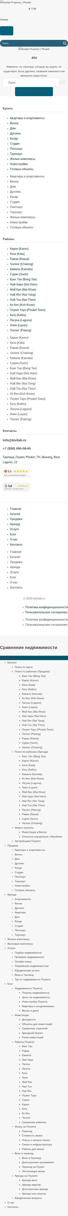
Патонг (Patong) (20, 330)
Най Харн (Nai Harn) (23, 284)
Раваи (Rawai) (19, 258)
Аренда (15, 524)
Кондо (14, 138)
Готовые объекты (21, 169)
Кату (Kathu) (18, 315)
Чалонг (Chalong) (21, 264)
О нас (14, 539)
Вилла (14, 123)
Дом (13, 128)
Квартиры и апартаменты (27, 118)
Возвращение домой (34, 91)
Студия (15, 143)
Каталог (15, 513)
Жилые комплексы (22, 158)
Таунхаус (16, 153)
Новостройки (19, 164)
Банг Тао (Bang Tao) (23, 279)
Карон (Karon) (19, 248)
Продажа (16, 519)
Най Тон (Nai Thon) (23, 299)
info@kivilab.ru (14, 440)
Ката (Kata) (17, 253)
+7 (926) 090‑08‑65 (17, 448)
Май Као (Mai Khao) (23, 289)
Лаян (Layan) (18, 325)
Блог (13, 534)
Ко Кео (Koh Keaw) (22, 304)
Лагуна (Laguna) (21, 320)
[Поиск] (62, 83)
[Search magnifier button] (64, 43)
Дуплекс (15, 133)
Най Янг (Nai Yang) (23, 294)
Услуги (14, 529)
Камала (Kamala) (21, 269)
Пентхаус (16, 148)
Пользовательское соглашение (46, 612)
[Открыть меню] (6, 31)
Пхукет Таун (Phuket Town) (27, 309)
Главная (15, 508)
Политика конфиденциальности (46, 607)
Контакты (16, 544)
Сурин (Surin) (19, 274)
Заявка (4, 19)
